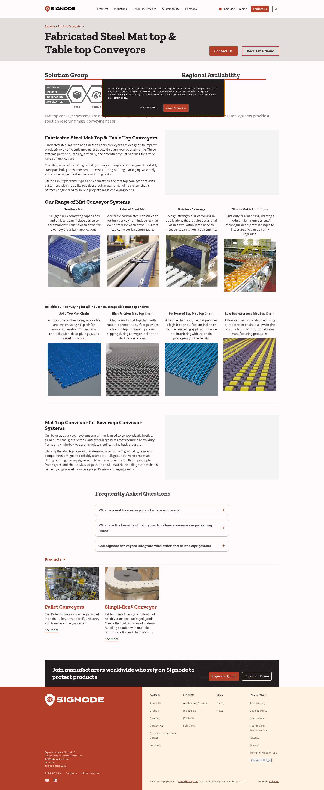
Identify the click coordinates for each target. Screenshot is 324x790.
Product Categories (70, 26)
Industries (120, 8)
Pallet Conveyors (64, 607)
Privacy (254, 745)
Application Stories (195, 703)
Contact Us (226, 51)
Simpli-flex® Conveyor (131, 607)
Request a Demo (257, 676)
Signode (50, 26)
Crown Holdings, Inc (188, 781)
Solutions (189, 725)
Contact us (260, 9)
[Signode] (60, 9)
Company (191, 8)
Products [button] (53, 559)
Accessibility (257, 703)
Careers (155, 718)
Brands (154, 710)
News (219, 710)
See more (51, 630)
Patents (254, 737)
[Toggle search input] (275, 9)
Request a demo (263, 51)
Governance (257, 718)
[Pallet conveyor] (72, 583)
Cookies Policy (258, 710)
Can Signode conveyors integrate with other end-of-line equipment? (155, 545)
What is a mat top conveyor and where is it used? (138, 510)
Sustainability (170, 8)
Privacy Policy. (120, 97)
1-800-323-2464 (53, 773)
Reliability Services (144, 8)
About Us (155, 703)
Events (220, 703)
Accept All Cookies (176, 107)
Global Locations (90, 773)
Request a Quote (224, 676)
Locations (156, 745)
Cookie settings (260, 760)
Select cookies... (148, 107)
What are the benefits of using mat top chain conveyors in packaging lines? (155, 528)
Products (102, 8)
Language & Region (235, 8)
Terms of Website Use (263, 752)
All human (274, 781)
